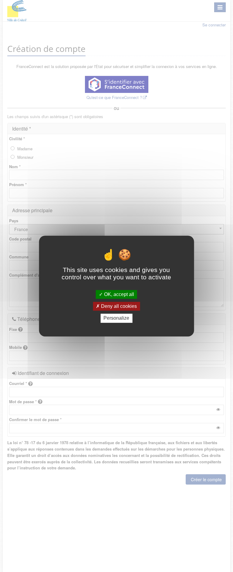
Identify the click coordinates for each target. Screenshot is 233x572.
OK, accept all (118, 294)
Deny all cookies (118, 306)
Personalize (116, 318)
